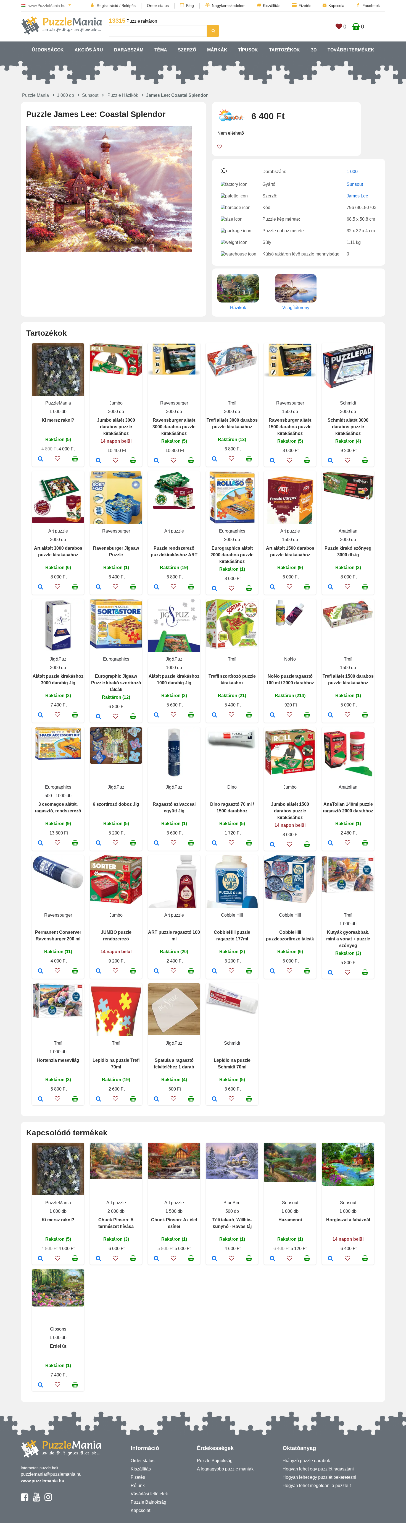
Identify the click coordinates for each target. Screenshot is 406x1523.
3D (314, 50)
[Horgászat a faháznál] (330, 1259)
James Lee (357, 196)
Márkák (217, 50)
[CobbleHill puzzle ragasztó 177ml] (214, 971)
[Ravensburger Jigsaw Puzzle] (98, 587)
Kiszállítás (271, 5)
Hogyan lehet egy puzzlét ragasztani (318, 1469)
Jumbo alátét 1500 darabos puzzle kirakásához (290, 811)
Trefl (232, 403)
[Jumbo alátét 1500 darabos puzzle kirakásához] (272, 845)
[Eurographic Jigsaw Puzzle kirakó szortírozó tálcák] (98, 717)
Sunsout (90, 95)
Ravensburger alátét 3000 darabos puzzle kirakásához (174, 427)
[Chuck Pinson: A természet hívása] (98, 1259)
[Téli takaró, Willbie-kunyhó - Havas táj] (214, 1259)
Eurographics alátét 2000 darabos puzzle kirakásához (232, 555)
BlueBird (232, 1202)
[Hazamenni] (272, 1259)
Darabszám (128, 50)
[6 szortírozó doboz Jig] (98, 843)
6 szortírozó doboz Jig (116, 804)
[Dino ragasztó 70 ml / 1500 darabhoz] (214, 843)
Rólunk (138, 1485)
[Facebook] (24, 1499)
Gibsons (58, 1329)
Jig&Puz (58, 659)
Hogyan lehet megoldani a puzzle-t (317, 1485)
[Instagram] (48, 1499)
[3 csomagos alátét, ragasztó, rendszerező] (40, 843)
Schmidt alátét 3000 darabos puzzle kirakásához (348, 427)
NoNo (290, 659)
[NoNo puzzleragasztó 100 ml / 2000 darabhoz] (272, 715)
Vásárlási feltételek (149, 1493)
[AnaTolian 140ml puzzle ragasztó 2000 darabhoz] (330, 843)
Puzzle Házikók (122, 95)
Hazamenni (290, 1219)
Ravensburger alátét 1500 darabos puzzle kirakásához (290, 427)
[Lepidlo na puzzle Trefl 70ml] (98, 1099)
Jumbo (116, 403)
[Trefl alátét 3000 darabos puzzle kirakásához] (214, 459)
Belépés (129, 5)
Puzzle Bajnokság (148, 1502)
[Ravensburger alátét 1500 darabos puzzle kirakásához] (272, 461)
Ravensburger (174, 403)
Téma (160, 50)
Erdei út (58, 1346)
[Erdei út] (40, 1385)
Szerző (187, 50)
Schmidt (348, 403)
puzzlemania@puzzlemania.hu (51, 1474)
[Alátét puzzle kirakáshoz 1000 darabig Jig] (156, 715)
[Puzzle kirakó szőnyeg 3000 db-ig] (330, 587)
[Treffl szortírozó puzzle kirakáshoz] (214, 715)
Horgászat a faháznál (348, 1219)
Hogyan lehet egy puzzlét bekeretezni (319, 1477)
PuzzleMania (58, 403)
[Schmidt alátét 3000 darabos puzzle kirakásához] (330, 461)
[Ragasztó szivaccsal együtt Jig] (156, 843)
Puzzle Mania (35, 95)
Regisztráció (107, 5)
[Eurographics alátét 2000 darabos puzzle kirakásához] (214, 589)
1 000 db (65, 95)
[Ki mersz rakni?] (40, 459)
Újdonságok (48, 50)
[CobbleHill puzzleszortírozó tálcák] (272, 971)
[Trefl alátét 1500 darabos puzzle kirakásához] (330, 715)
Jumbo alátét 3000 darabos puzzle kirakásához (116, 427)
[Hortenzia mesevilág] (40, 1099)
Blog (190, 5)
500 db (232, 1211)
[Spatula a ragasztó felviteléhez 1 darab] (156, 1099)
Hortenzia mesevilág (58, 1060)
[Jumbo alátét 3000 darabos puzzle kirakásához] (98, 461)
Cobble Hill (232, 915)
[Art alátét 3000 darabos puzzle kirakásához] (40, 587)
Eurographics (232, 531)
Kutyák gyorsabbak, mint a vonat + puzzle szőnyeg (348, 939)
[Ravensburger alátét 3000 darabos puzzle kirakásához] (156, 461)
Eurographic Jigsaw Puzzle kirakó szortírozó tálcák (116, 683)
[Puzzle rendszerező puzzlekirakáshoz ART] (156, 587)
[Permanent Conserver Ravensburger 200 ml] (40, 971)
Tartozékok (284, 50)
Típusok (248, 50)
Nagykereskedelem (229, 5)
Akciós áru (89, 50)
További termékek (351, 50)
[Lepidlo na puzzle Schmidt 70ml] (214, 1099)
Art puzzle (58, 531)
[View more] (116, 374)
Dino (232, 787)
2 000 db (116, 1211)
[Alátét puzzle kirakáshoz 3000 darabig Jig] (40, 715)
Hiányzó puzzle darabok (306, 1460)
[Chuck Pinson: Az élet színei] (156, 1259)
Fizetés (305, 5)
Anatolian (348, 531)
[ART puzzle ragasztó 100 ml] (156, 971)
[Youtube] (36, 1499)
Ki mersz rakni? (58, 420)
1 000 (352, 171)
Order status (158, 5)
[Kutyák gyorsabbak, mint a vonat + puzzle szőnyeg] (330, 973)
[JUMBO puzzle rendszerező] (98, 971)
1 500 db (174, 1211)
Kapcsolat (337, 5)
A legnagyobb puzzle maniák (225, 1469)
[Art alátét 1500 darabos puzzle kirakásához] (272, 587)
